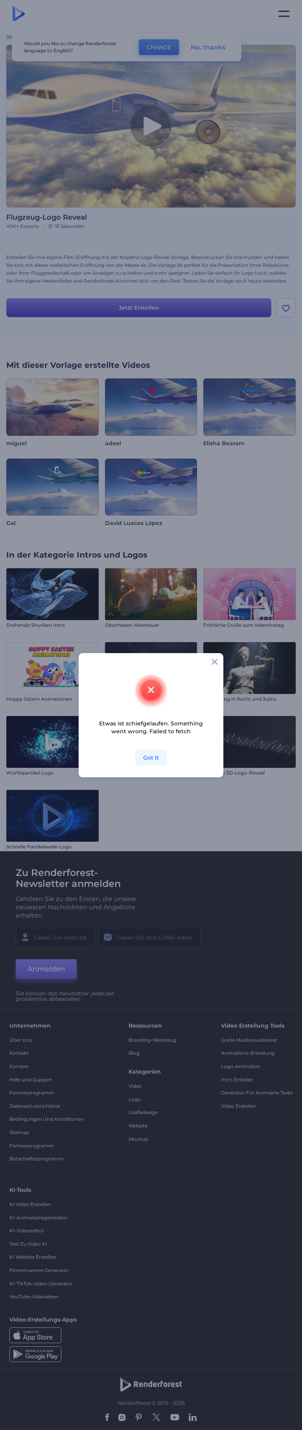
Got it (151, 757)
